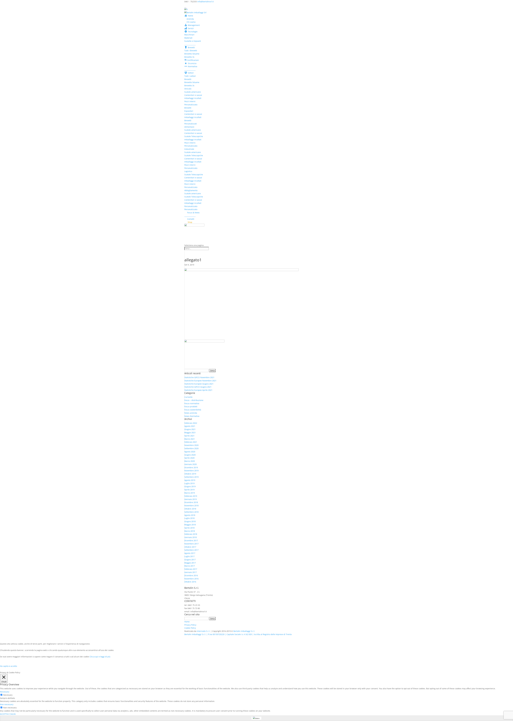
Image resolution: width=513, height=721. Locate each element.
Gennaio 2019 (190, 499)
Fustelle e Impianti (192, 41)
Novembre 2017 (191, 543)
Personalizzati (190, 123)
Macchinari (189, 34)
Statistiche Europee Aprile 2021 (198, 390)
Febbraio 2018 (190, 534)
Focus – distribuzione (193, 400)
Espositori (188, 111)
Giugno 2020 (190, 455)
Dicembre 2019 (191, 467)
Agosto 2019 (189, 480)
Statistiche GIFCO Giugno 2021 (197, 387)
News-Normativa (191, 416)
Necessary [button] (4, 691)
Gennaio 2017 (190, 572)
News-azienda (190, 413)
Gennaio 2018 (190, 537)
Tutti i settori (190, 76)
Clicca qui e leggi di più (100, 656)
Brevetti (187, 79)
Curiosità (188, 397)
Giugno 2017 (190, 559)
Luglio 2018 (189, 518)
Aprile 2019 (189, 489)
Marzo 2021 (189, 439)
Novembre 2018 (191, 505)
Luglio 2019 (189, 483)
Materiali (188, 38)
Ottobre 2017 (190, 547)
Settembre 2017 (191, 550)
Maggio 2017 (190, 563)
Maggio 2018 (190, 524)
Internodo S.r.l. (203, 631)
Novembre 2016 (191, 578)
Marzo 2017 (189, 566)
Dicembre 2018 (191, 502)
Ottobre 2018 (190, 508)
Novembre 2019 (191, 470)
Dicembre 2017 (191, 540)
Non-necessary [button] (6, 704)
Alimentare (189, 127)
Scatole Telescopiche (193, 136)
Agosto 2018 (189, 515)
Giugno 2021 (190, 429)
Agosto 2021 (189, 426)
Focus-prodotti (190, 406)
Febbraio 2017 (190, 569)
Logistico (188, 171)
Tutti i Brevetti (190, 50)
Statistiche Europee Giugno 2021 (198, 384)
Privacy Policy (190, 625)
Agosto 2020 (189, 451)
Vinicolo (187, 88)
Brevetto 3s (189, 57)
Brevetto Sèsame (191, 53)
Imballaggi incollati (192, 98)
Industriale (189, 149)
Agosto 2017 (189, 553)
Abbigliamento (190, 190)
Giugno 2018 (190, 521)
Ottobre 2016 (190, 581)
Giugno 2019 (190, 486)
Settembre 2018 (191, 512)
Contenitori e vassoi (193, 95)
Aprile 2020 (189, 458)
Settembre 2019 (191, 477)
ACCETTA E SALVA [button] (8, 714)
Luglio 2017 (189, 556)
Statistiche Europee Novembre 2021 (200, 380)
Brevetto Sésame (191, 82)
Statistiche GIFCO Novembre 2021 (199, 377)
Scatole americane (192, 92)
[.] (194, 233)
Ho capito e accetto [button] (8, 666)
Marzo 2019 (189, 493)
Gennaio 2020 (190, 464)
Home (187, 621)
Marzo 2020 (189, 461)
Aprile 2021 (189, 435)
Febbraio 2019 (190, 496)
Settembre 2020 (191, 448)
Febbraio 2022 (190, 423)
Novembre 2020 (191, 445)
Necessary (7, 695)
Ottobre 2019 (190, 473)
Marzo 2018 (189, 531)
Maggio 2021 (190, 432)
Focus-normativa (191, 403)
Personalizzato (190, 104)
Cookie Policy (190, 628)
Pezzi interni (189, 101)
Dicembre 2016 (191, 575)
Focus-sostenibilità (192, 409)
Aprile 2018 (189, 528)
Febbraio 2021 (190, 442)
